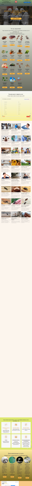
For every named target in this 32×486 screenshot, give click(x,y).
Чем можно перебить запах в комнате (25, 154)
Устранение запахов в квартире (15, 142)
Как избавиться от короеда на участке (5, 205)
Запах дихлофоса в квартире (24, 130)
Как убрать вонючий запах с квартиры (6, 180)
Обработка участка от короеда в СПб (5, 218)
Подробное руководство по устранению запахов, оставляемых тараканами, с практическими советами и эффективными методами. (6, 144)
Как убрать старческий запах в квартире (25, 167)
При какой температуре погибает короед (25, 193)
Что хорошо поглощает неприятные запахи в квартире (15, 167)
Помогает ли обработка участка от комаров (25, 218)
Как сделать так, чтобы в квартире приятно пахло (15, 154)
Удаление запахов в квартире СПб (4, 154)
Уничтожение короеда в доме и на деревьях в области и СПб (25, 206)
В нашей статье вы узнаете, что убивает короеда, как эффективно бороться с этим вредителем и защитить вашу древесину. (5, 195)
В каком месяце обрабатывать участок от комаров (15, 219)
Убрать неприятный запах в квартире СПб (26, 180)
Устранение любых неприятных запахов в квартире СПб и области (15, 180)
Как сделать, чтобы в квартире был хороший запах (5, 167)
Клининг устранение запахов (24, 142)
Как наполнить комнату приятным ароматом (5, 130)
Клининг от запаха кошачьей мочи (14, 130)
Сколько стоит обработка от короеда (15, 205)
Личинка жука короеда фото (15, 193)
